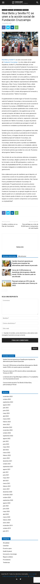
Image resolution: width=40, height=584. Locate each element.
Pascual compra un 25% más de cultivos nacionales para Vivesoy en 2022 (24, 283)
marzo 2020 (6, 517)
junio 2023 (6, 410)
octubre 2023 (7, 399)
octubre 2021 (7, 464)
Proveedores (25, 10)
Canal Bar (11, 10)
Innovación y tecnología (10, 554)
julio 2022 (6, 441)
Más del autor (22, 256)
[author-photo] (20, 244)
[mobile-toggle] (3, 2)
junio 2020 (6, 508)
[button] (37, 2)
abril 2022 (6, 450)
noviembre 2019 (8, 525)
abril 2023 (6, 416)
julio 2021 (6, 472)
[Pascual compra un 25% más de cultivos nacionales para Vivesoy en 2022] (6, 283)
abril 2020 (6, 514)
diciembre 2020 (7, 492)
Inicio (3, 7)
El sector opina (7, 548)
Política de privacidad (8, 576)
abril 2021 (6, 480)
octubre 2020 (7, 497)
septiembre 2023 (8, 402)
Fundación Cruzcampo (11, 62)
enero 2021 (6, 489)
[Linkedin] (12, 27)
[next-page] (6, 290)
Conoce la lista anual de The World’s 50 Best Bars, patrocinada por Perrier (17, 383)
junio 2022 (6, 444)
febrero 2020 (7, 520)
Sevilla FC (12, 60)
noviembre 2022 (8, 430)
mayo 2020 (6, 511)
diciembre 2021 (7, 461)
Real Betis (5, 60)
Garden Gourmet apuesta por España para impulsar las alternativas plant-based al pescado (24, 263)
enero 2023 (6, 424)
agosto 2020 (6, 503)
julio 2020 (6, 506)
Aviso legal (32, 574)
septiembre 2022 (8, 435)
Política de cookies (22, 576)
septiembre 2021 (8, 466)
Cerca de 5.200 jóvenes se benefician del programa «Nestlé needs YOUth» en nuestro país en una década (20, 366)
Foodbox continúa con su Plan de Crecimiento (9, 225)
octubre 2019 (7, 528)
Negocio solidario (17, 10)
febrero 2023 (7, 421)
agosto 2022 (6, 438)
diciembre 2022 (7, 427)
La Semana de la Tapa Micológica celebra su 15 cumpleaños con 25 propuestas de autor (20, 378)
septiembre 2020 (8, 500)
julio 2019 (6, 531)
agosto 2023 (6, 405)
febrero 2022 (7, 455)
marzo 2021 (6, 483)
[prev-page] (3, 290)
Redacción (20, 247)
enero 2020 (6, 522)
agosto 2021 (6, 469)
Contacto (32, 576)
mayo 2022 (6, 447)
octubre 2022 (7, 433)
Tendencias (6, 562)
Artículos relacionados (9, 256)
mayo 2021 (6, 478)
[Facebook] (4, 27)
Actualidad (9, 7)
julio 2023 (6, 407)
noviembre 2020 (8, 494)
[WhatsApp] (16, 27)
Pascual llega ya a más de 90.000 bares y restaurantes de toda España (29, 226)
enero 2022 (6, 458)
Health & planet (7, 551)
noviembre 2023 (8, 396)
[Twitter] (8, 27)
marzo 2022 (6, 452)
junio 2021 (6, 475)
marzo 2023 (6, 419)
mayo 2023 (6, 413)
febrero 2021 (7, 486)
